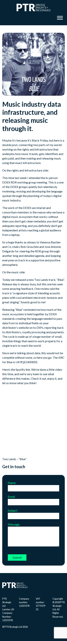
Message (14, 524)
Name (12, 482)
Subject (12, 510)
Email (11, 496)
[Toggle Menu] (60, 17)
